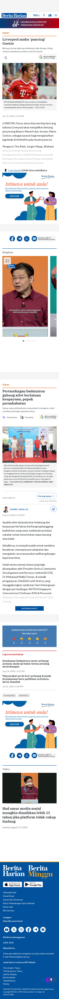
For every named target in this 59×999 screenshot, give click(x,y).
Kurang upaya (9, 695)
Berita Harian (9, 977)
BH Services (8, 910)
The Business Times (12, 971)
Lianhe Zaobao (10, 974)
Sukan (5, 32)
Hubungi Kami (9, 892)
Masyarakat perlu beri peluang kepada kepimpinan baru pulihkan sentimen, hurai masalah (26, 679)
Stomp (6, 983)
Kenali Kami (8, 896)
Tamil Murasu (9, 980)
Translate (28, 417)
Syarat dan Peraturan (13, 899)
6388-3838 (8, 942)
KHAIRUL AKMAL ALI (19, 509)
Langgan (7, 917)
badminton (23, 695)
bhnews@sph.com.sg (19, 956)
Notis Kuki (8, 907)
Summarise (11, 417)
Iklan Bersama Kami (13, 921)
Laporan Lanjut (29, 608)
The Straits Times (11, 968)
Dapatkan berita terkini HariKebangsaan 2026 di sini (34, 23)
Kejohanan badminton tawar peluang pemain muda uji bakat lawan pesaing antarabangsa (25, 663)
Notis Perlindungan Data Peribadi (18, 903)
